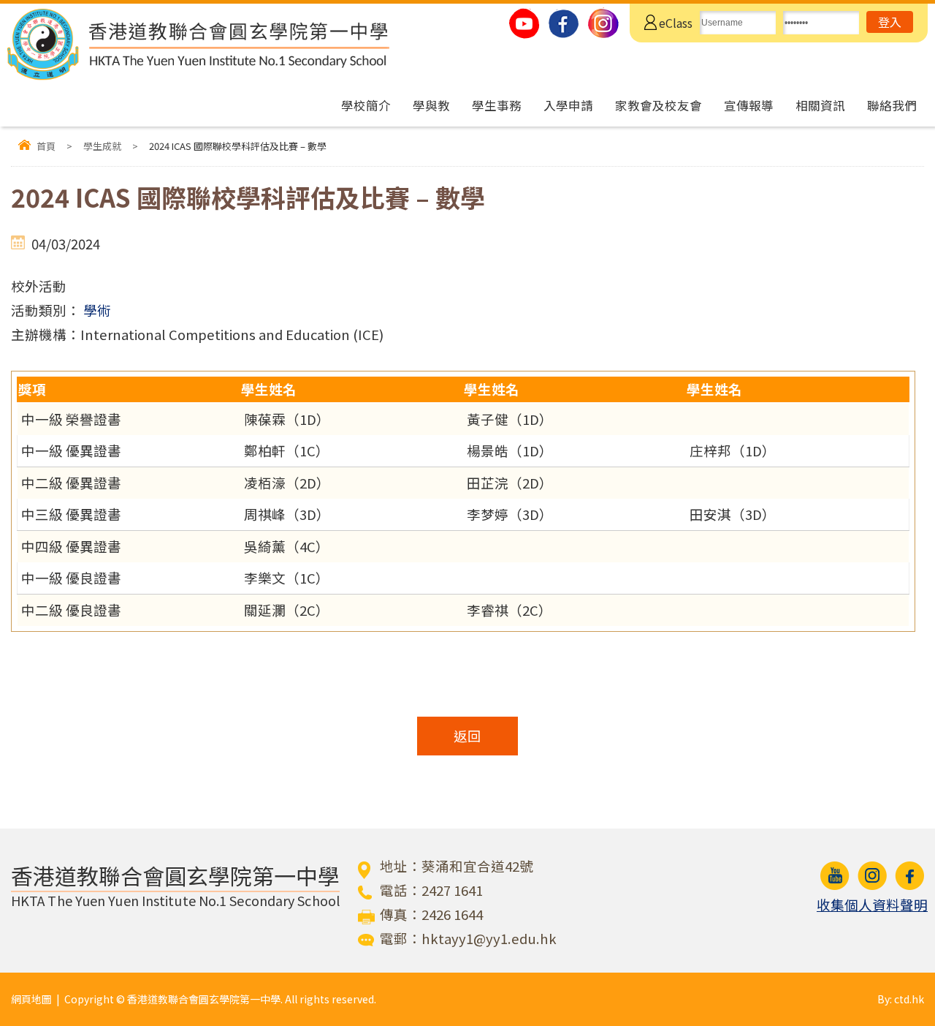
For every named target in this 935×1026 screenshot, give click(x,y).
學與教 (431, 105)
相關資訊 (820, 105)
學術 (97, 310)
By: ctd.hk (900, 999)
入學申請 (568, 105)
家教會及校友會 (658, 105)
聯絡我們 (892, 105)
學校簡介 (366, 105)
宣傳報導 (749, 105)
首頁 (46, 146)
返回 (467, 735)
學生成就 (102, 146)
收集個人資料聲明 (872, 904)
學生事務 (497, 105)
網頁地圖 (31, 999)
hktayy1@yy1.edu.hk (489, 938)
